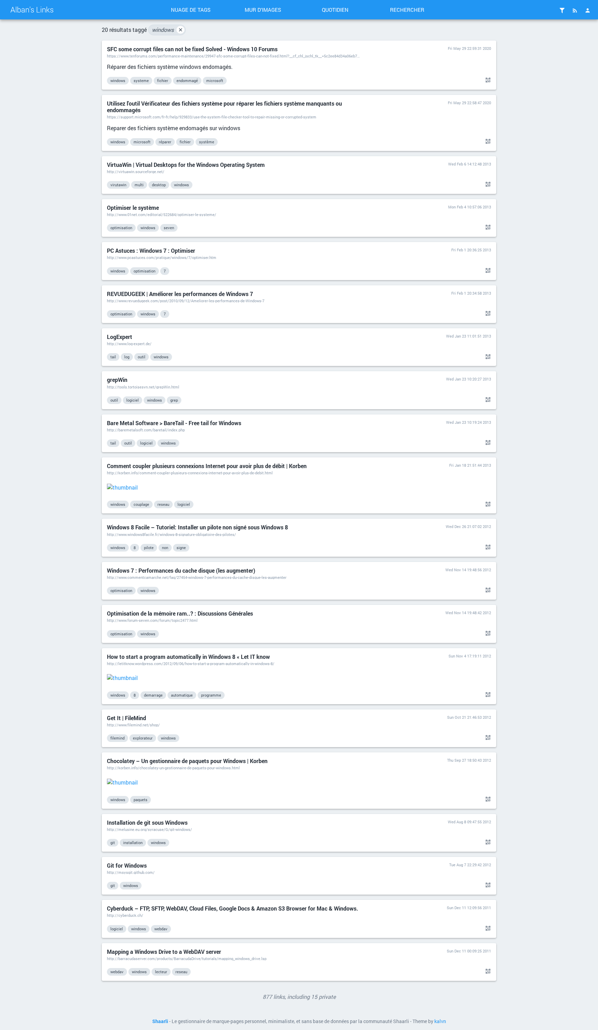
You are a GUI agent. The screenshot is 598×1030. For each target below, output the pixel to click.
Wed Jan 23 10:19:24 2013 (468, 422)
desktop (159, 184)
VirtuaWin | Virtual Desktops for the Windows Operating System (186, 164)
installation (133, 842)
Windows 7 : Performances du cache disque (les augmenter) (181, 570)
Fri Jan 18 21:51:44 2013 (470, 465)
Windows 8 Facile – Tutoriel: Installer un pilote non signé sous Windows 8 (197, 527)
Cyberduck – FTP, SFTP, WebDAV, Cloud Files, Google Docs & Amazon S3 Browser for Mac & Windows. (232, 908)
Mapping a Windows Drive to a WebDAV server (164, 951)
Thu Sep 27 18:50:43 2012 (469, 760)
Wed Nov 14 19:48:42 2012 (468, 612)
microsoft (214, 80)
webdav (160, 928)
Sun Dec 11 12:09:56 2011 (469, 907)
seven (169, 227)
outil (141, 356)
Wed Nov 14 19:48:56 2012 (468, 569)
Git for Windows (127, 865)
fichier (162, 80)
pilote (149, 547)
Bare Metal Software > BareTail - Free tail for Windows (174, 423)
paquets (140, 799)
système (206, 141)
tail (113, 356)
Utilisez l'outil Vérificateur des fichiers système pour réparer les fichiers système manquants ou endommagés (224, 106)
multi (139, 184)
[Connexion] (587, 10)
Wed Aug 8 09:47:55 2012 (469, 821)
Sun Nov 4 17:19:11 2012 (469, 656)
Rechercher (407, 9)
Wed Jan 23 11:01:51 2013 (468, 336)
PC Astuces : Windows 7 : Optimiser (151, 250)
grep (174, 400)
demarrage (153, 695)
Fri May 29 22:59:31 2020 (469, 48)
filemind (117, 738)
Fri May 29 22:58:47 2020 (469, 102)
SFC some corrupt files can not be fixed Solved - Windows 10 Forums (192, 49)
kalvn (440, 1021)
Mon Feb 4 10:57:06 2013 (469, 206)
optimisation (121, 227)
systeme (141, 80)
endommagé (187, 80)
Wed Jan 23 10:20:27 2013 (468, 379)
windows (167, 29)
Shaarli (160, 1021)
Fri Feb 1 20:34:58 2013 (471, 293)
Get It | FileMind (126, 718)
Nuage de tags (190, 9)
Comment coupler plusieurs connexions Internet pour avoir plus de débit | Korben (207, 466)
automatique (182, 695)
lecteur (161, 971)
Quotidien (335, 9)
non (165, 547)
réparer (165, 141)
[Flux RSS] (575, 10)
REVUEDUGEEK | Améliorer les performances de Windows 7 (180, 293)
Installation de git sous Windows (147, 822)
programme (211, 695)
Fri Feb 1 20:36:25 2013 (471, 249)
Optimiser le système (133, 207)
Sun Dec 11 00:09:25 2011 (469, 950)
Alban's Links (32, 10)
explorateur (143, 738)
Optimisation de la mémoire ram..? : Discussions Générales (180, 613)
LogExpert (119, 336)
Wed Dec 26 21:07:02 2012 (468, 526)
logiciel (132, 400)
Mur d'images (263, 9)
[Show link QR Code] (487, 80)
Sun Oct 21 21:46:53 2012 (469, 717)
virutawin (118, 184)
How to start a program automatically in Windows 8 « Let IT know (188, 656)
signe (181, 547)
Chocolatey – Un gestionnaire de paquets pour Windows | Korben (187, 761)
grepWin (117, 379)
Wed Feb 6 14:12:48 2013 (469, 164)
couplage (141, 504)
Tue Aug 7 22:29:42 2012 (470, 864)
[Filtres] (562, 10)
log (126, 356)
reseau (163, 504)
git (112, 842)
